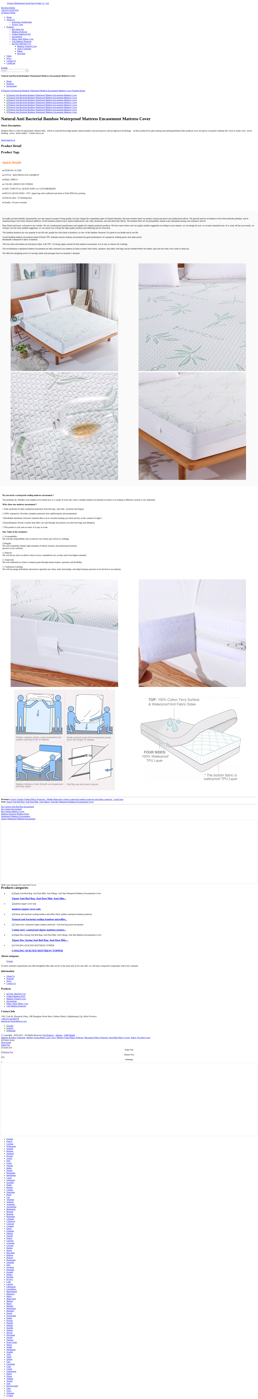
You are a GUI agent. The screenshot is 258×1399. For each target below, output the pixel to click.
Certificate (10, 63)
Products (10, 27)
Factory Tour (17, 24)
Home (9, 17)
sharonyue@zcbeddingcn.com (14, 1021)
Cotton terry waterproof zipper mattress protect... (39, 929)
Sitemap (58, 1035)
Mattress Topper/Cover (27, 46)
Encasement (17, 36)
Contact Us (11, 61)
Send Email (6, 1042)
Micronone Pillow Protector (96, 1038)
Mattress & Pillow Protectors (13, 1038)
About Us (10, 20)
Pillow (20, 51)
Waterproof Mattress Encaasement (15, 816)
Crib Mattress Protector (21, 41)
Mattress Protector (19, 32)
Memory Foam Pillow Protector (70, 1038)
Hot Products (48, 1035)
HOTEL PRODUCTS (21, 44)
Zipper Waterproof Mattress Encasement (18, 819)
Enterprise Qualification (22, 22)
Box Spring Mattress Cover (12, 811)
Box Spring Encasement (11, 809)
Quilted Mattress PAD (21, 34)
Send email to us (8, 140)
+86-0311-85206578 (10, 1019)
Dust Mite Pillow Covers (119, 1038)
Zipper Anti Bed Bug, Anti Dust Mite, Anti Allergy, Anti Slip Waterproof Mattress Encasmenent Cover (50, 802)
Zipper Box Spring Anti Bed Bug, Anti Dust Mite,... (40, 940)
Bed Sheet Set (18, 29)
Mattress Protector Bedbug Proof (15, 814)
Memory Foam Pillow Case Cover (40, 1038)
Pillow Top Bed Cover (140, 1038)
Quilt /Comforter (24, 49)
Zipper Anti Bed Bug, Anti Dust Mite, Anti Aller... (39, 898)
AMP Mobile (69, 1035)
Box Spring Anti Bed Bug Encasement (17, 807)
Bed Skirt (21, 53)
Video (9, 56)
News (8, 58)
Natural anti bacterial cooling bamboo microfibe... (39, 919)
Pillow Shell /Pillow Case (22, 39)
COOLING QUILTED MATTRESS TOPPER (37, 950)
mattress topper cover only (26, 909)
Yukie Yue (5, 1045)
